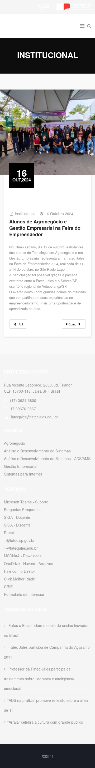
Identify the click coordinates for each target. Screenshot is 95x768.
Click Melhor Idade (19, 579)
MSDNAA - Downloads (22, 555)
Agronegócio (14, 443)
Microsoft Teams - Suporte (26, 501)
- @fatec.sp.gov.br (19, 540)
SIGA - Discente (17, 525)
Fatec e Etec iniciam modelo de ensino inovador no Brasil (46, 630)
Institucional (25, 213)
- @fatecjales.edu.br (21, 548)
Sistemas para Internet (23, 474)
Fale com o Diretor (19, 571)
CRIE (8, 586)
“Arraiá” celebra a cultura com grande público (45, 722)
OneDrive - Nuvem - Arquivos (28, 563)
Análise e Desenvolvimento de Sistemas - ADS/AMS (47, 458)
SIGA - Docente (17, 517)
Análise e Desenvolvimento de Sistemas (37, 450)
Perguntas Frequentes (22, 509)
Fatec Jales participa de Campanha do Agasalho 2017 (47, 652)
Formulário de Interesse (24, 594)
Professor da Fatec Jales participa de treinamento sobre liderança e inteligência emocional (39, 678)
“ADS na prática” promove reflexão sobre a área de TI (46, 705)
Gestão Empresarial (20, 466)
